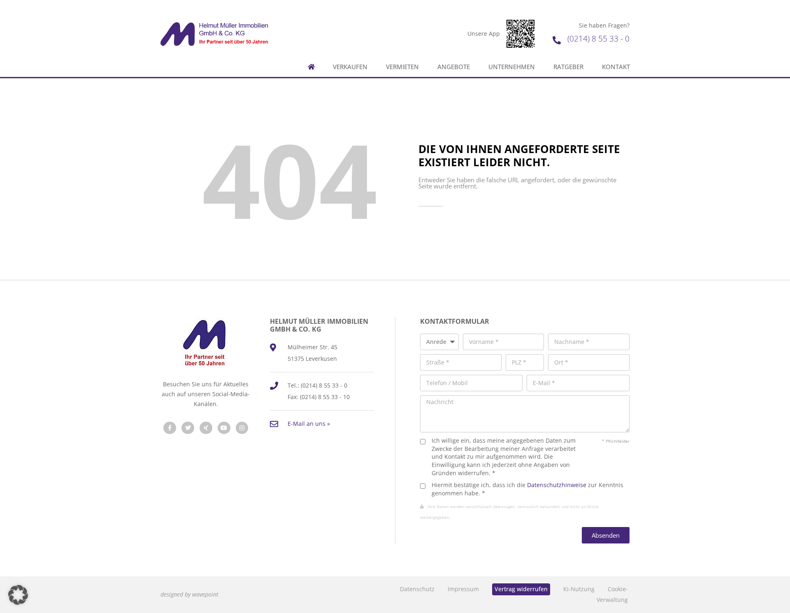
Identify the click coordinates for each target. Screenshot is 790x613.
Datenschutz (417, 589)
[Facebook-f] (169, 428)
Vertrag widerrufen (521, 589)
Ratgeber (568, 67)
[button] (18, 595)
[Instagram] (242, 428)
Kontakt (616, 67)
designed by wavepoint (189, 594)
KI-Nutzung (579, 589)
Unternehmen (511, 67)
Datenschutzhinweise (556, 485)
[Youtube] (224, 428)
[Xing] (206, 428)
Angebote (453, 67)
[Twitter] (187, 428)
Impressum (463, 589)
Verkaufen (350, 67)
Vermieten (402, 67)
